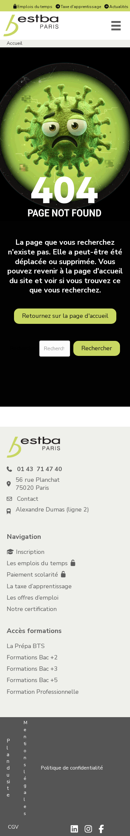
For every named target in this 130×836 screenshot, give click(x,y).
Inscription (30, 552)
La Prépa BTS (26, 646)
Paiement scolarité (33, 575)
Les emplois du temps (38, 563)
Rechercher (23, 348)
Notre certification (32, 609)
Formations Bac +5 (32, 680)
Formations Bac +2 (32, 657)
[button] (96, 348)
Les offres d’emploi (32, 598)
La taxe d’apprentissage (39, 586)
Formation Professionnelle (43, 692)
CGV (13, 827)
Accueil (14, 43)
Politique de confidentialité (72, 768)
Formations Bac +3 (32, 669)
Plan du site (8, 768)
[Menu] (116, 25)
